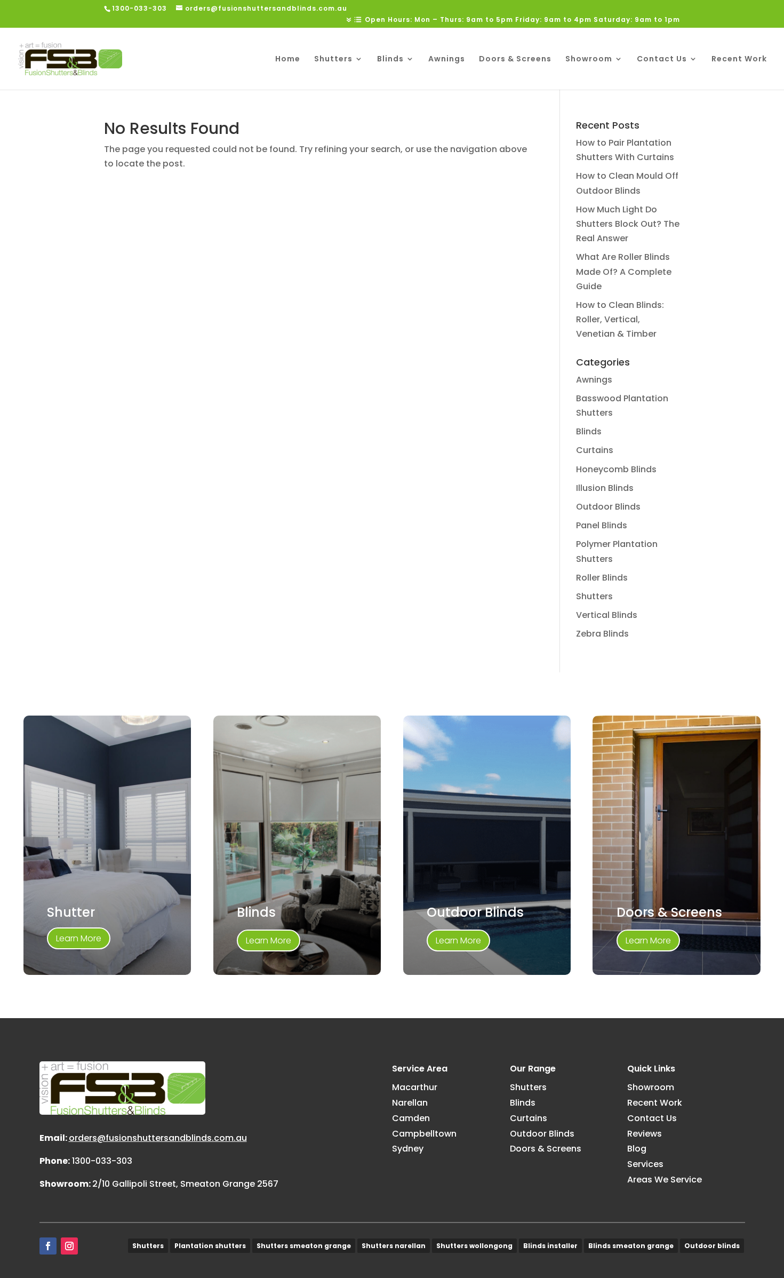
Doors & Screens (515, 59)
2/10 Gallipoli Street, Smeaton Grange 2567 (185, 1184)
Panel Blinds (601, 525)
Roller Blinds (602, 577)
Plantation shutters (210, 1245)
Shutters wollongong (474, 1245)
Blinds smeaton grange (631, 1245)
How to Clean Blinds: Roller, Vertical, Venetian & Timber (620, 319)
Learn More (78, 938)
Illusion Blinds (605, 488)
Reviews (644, 1134)
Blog (636, 1148)
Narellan (410, 1103)
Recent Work (739, 59)
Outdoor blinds (712, 1245)
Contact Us (662, 59)
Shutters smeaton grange (304, 1245)
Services (645, 1164)
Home (287, 59)
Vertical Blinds (606, 615)
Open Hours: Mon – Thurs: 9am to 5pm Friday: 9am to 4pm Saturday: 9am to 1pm (522, 20)
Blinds (390, 59)
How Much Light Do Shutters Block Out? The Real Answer (627, 223)
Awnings (446, 59)
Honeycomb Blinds (616, 469)
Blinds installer (550, 1245)
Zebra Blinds (602, 634)
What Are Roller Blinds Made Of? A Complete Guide (623, 271)
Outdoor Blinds (608, 507)
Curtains (594, 450)
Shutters (333, 59)
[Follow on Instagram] (69, 1246)
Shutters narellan (394, 1245)
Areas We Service (664, 1179)
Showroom (588, 59)
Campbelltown (424, 1134)
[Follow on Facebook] (48, 1246)
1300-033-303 (102, 1161)
